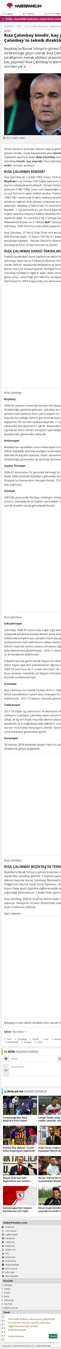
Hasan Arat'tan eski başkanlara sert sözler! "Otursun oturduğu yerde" (18, 1179)
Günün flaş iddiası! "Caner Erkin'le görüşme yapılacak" (19, 1149)
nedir (40, 1042)
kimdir (36, 1039)
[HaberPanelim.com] (24, 5)
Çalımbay (22, 1039)
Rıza (9, 1039)
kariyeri (28, 1042)
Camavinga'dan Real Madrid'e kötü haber (15, 1119)
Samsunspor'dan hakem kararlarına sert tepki (17, 1209)
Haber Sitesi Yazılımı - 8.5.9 (47, 1346)
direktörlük (12, 1042)
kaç (46, 1039)
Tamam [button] (53, 1336)
